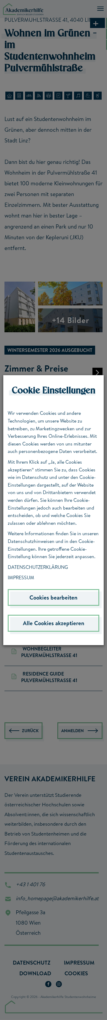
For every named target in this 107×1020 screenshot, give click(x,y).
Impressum (21, 577)
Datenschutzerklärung (38, 567)
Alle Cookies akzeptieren (53, 623)
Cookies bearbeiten (53, 597)
